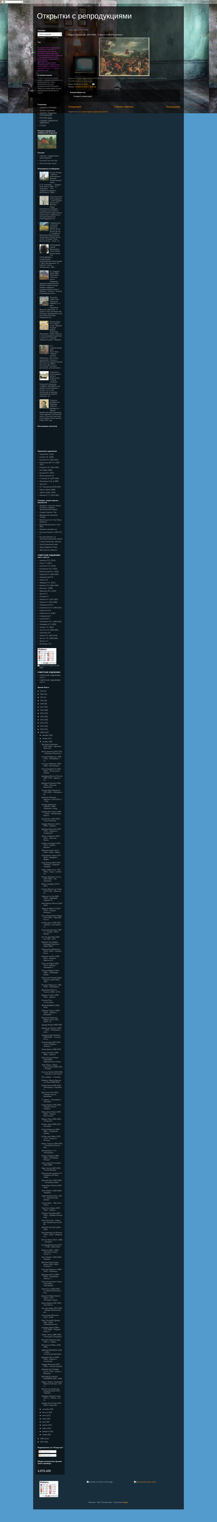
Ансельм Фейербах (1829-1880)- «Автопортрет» (51, 765)
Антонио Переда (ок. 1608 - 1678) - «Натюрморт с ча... (52, 759)
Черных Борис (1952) (48, 492)
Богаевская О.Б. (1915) (48, 569)
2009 (42, 732)
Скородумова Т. (46, 616)
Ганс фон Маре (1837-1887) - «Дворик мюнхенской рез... (52, 1310)
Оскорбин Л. (44, 596)
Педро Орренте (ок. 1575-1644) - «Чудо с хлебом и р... (51, 872)
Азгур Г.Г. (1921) (46, 563)
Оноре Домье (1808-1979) (51, 1049)
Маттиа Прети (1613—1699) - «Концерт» (52, 1241)
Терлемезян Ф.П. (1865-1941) (51, 621)
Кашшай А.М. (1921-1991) (49, 467)
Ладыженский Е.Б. (47, 577)
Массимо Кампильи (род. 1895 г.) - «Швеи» (51, 1341)
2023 (42, 691)
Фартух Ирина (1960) (47, 490)
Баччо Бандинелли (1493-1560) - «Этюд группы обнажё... (51, 771)
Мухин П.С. (44, 594)
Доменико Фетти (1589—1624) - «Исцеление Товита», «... (51, 1276)
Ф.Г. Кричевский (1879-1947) (50, 487)
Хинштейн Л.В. (45, 633)
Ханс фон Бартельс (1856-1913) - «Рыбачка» (52, 1270)
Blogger (125, 1502)
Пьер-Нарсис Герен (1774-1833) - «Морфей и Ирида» (51, 857)
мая (44, 1422)
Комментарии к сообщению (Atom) (95, 112)
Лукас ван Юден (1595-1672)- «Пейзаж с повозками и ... (50, 965)
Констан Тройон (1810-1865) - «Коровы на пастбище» (52, 1073)
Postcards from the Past (48, 161)
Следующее (74, 106)
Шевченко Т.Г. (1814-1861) (49, 495)
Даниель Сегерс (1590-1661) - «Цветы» (50, 996)
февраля (45, 1431)
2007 (42, 1442)
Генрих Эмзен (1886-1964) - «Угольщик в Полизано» (52, 1336)
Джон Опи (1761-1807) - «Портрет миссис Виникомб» (50, 1094)
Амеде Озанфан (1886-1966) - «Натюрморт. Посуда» (50, 1158)
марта (44, 1428)
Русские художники (47, 110)
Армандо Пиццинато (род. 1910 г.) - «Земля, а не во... (51, 1398)
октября (45, 742)
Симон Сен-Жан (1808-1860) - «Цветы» (50, 1054)
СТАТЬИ (43, 125)
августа (45, 1412)
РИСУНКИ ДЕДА (46, 118)
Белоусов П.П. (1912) (48, 566)
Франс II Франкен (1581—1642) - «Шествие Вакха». (51, 838)
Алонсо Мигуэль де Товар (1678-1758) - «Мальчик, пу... (52, 891)
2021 (42, 697)
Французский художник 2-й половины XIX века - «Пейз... (52, 1175)
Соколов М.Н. (45, 619)
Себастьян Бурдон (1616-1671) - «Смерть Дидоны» (51, 845)
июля (44, 1415)
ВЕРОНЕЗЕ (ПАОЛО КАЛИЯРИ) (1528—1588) (52, 1378)
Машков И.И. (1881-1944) (49, 585)
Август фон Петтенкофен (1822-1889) (51, 1164)
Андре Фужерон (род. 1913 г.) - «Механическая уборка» (52, 1198)
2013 (42, 720)
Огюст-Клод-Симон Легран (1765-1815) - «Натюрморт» (52, 1284)
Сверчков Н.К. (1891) (47, 613)
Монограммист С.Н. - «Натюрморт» (50, 1152)
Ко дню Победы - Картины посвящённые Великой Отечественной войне (56, 177)
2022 (42, 694)
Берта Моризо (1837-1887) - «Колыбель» (52, 1304)
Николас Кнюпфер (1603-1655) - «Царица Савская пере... (52, 1215)
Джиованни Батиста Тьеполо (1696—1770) (51, 991)
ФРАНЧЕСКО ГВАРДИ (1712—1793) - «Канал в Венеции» (52, 1371)
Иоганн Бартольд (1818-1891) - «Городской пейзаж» (51, 1131)
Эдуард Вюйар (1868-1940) (52, 1025)
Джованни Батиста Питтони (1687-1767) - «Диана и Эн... (52, 778)
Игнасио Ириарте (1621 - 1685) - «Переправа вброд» (51, 972)
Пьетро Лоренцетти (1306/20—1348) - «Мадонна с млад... (50, 806)
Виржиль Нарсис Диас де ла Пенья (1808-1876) (51, 1081)
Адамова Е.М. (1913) (47, 560)
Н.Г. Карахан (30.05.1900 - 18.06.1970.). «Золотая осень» (54, 275)
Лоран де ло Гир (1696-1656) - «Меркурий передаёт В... (50, 898)
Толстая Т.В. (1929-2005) (49, 630)
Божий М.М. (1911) (47, 454)
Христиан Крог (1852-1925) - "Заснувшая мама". (52, 1181)
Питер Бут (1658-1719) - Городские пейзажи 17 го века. (55, 301)
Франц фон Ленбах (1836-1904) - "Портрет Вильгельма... (51, 1114)
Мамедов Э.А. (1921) (47, 583)
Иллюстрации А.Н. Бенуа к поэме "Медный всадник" (56, 325)
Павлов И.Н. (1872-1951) (49, 599)
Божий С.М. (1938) (46, 457)
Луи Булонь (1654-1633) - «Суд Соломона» (51, 820)
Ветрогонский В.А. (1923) (49, 572)
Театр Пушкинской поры (49, 544)
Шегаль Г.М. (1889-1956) (49, 638)
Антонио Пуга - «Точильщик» (48, 1001)
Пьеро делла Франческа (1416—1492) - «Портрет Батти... (52, 951)
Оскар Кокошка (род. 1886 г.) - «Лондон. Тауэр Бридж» (51, 932)
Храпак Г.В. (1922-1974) (48, 635)
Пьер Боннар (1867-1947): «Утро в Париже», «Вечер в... (51, 1044)
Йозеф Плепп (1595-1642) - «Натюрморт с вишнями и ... (52, 1087)
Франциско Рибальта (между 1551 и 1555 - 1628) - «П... (50, 1020)
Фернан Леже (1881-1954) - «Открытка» (52, 1120)
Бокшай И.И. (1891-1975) (49, 460)
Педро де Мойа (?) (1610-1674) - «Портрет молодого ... (51, 910)
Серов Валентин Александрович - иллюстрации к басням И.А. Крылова (56, 201)
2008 (42, 1439)
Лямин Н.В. (44, 580)
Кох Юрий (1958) (46, 470)
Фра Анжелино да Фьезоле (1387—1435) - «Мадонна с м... (52, 1234)
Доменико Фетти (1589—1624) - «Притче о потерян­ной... (51, 1359)
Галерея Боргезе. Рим (48, 512)
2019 (42, 701)
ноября (45, 738)
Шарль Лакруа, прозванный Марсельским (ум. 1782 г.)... (52, 1384)
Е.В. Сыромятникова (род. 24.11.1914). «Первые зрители (56, 351)
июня (44, 1419)
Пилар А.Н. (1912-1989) (48, 602)
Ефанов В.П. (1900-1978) (49, 574)
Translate (55, 37)
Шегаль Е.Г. (44, 641)
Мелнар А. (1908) (46, 588)
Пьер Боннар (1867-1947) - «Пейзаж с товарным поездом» (51, 865)
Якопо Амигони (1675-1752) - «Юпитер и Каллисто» (52, 753)
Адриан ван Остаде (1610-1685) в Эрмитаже (52, 1404)
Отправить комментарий (82, 96)
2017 (42, 707)
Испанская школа (81, 87)
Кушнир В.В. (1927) (47, 473)
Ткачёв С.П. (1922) (46, 627)
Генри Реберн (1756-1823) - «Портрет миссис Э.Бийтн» (52, 1107)
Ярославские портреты (48, 550)
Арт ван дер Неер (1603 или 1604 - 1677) (51, 938)
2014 (42, 717)
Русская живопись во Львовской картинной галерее (51, 538)
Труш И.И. (43, 484)
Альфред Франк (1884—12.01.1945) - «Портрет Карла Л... (51, 1329)
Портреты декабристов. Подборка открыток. (55, 403)
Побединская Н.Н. (46, 605)
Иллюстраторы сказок (48, 163)
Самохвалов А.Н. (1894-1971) (51, 608)
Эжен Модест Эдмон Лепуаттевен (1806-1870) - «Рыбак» (52, 1067)
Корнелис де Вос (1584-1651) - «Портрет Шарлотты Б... (51, 958)
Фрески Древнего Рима (48, 547)
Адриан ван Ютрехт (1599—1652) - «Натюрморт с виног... (51, 1030)
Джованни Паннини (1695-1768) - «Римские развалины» (51, 785)
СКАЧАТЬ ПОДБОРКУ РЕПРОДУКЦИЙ (48, 114)
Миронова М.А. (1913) (48, 591)
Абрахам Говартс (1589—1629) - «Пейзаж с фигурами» (51, 1012)
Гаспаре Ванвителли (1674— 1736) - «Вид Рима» (52, 1246)
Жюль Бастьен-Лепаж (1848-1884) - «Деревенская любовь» (51, 1059)
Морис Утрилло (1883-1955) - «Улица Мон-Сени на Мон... (52, 1145)
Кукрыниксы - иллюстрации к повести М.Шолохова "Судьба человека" (55, 377)
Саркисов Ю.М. (45, 610)
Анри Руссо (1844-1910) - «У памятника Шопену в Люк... (52, 1291)
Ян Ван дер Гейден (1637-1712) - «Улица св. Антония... (51, 1138)
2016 (42, 710)
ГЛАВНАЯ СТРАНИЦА (48, 108)
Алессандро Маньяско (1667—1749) (50, 1316)
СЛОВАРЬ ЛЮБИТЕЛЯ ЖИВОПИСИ (49, 122)
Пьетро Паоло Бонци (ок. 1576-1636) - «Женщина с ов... (52, 792)
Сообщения (45, 1452)
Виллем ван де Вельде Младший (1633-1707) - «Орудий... (51, 1391)
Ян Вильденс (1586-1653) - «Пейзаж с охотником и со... (52, 925)
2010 (42, 729)
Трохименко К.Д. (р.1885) (49, 481)
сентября (46, 1409)
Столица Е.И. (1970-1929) (49, 478)
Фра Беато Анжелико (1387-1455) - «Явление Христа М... (51, 746)
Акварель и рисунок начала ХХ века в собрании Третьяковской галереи (50, 507)
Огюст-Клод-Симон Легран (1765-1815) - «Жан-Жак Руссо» (52, 918)
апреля (45, 1425)
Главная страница (123, 106)
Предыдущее (173, 106)
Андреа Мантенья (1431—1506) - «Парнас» (51, 825)
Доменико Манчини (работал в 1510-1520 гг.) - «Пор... (52, 799)
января (45, 1435)
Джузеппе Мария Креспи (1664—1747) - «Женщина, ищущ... (51, 1298)
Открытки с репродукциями (84, 16)
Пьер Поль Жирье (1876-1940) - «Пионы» (51, 1209)
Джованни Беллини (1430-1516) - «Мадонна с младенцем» (51, 831)
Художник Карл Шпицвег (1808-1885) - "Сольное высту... (51, 1037)
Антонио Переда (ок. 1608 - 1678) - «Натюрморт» (52, 986)
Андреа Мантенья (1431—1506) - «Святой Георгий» (52, 1365)
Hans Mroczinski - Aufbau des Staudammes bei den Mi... (52, 1222)
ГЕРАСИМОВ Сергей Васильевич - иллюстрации (55, 248)
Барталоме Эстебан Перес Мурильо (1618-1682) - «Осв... (52, 980)
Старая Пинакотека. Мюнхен (50, 542)
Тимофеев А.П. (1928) (48, 624)
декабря (45, 735)
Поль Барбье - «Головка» (51, 1077)
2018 (42, 704)
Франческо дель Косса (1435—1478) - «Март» (51, 851)
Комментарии (46, 1455)
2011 (42, 726)
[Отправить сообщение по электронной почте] (93, 84)
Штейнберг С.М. (46, 644)
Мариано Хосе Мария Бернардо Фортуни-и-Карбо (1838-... (51, 944)
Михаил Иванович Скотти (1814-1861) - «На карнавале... (51, 879)
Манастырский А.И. (47, 476)
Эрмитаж (92, 87)
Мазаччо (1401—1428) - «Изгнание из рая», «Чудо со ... (50, 1252)
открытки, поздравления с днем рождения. (49, 157)
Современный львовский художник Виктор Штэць (55, 226)
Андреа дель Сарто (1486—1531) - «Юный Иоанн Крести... (51, 813)
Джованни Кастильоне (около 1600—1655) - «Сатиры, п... (50, 1264)
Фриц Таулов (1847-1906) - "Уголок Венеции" (51, 1169)
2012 (42, 723)
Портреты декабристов (48, 529)
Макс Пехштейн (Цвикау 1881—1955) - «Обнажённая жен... (51, 1322)
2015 (42, 713)
